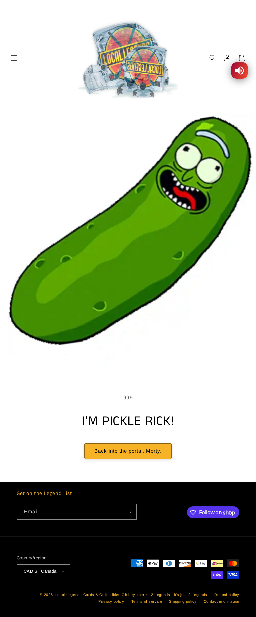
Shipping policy (183, 601)
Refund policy (226, 595)
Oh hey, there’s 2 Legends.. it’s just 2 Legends (164, 595)
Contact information (221, 601)
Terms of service (146, 601)
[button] (14, 58)
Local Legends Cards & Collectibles (88, 595)
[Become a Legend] (129, 512)
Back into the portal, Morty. (128, 451)
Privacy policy (111, 601)
